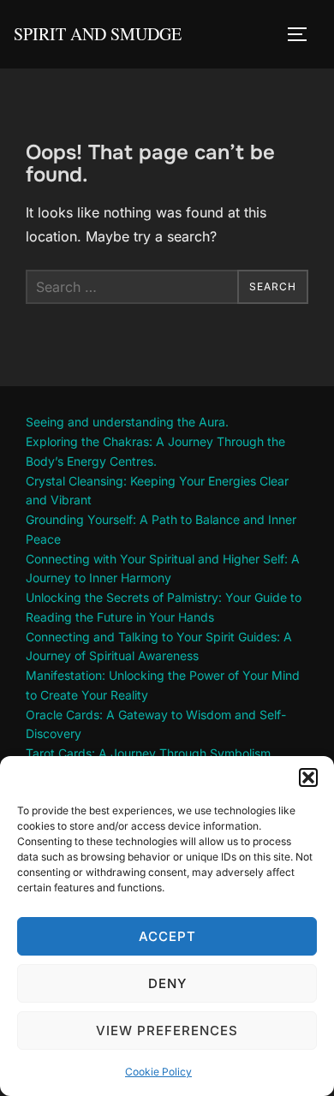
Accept (167, 936)
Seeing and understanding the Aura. (127, 421)
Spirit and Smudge (98, 33)
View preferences (167, 1030)
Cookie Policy (158, 1071)
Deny (167, 983)
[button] (308, 777)
